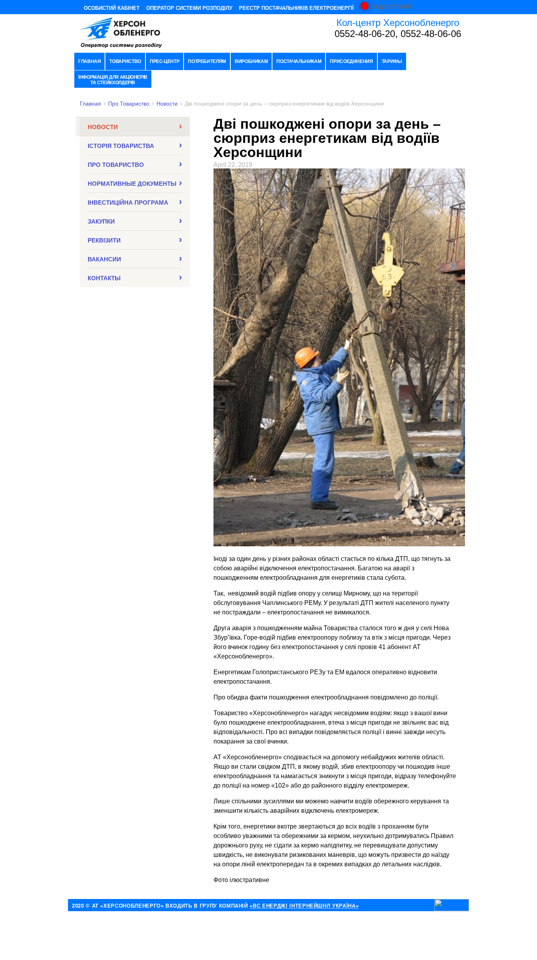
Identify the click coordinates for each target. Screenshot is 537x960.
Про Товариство (128, 103)
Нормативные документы (132, 183)
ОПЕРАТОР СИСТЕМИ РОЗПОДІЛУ (189, 8)
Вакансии (104, 259)
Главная (89, 61)
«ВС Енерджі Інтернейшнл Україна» (304, 906)
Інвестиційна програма (128, 202)
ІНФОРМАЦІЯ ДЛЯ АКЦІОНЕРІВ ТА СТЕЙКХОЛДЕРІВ (112, 79)
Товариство (125, 61)
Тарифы (392, 61)
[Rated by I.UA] (451, 905)
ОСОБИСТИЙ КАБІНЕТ (112, 8)
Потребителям (207, 61)
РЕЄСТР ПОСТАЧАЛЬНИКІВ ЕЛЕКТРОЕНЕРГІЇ (296, 8)
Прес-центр (164, 61)
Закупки (101, 221)
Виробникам (251, 61)
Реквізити (104, 240)
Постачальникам (298, 61)
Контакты (104, 278)
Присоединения (351, 61)
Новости (167, 103)
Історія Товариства (121, 145)
